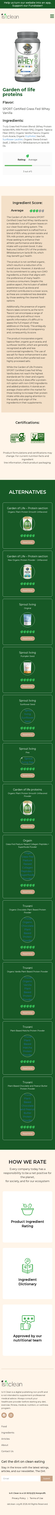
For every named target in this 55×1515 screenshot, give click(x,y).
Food (4, 1352)
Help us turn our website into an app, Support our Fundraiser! (27, 4)
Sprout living (27, 530)
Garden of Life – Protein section (27, 433)
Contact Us (7, 1376)
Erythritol (30, 62)
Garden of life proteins (27, 715)
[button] (27, 1442)
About (4, 1370)
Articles (5, 1364)
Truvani (28, 831)
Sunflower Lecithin (13, 65)
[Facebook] (4, 1340)
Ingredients (7, 1358)
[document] (27, 1478)
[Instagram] (11, 1340)
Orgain (27, 766)
